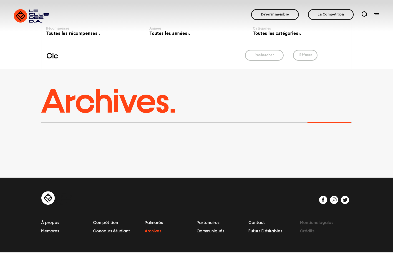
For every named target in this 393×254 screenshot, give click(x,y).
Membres (50, 230)
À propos (50, 222)
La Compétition (330, 14)
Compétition (105, 222)
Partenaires (207, 222)
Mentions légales (316, 222)
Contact (256, 222)
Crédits (307, 230)
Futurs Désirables (265, 230)
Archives (153, 230)
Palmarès (154, 222)
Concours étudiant (111, 230)
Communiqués (210, 230)
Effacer (305, 55)
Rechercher (264, 55)
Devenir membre (275, 14)
